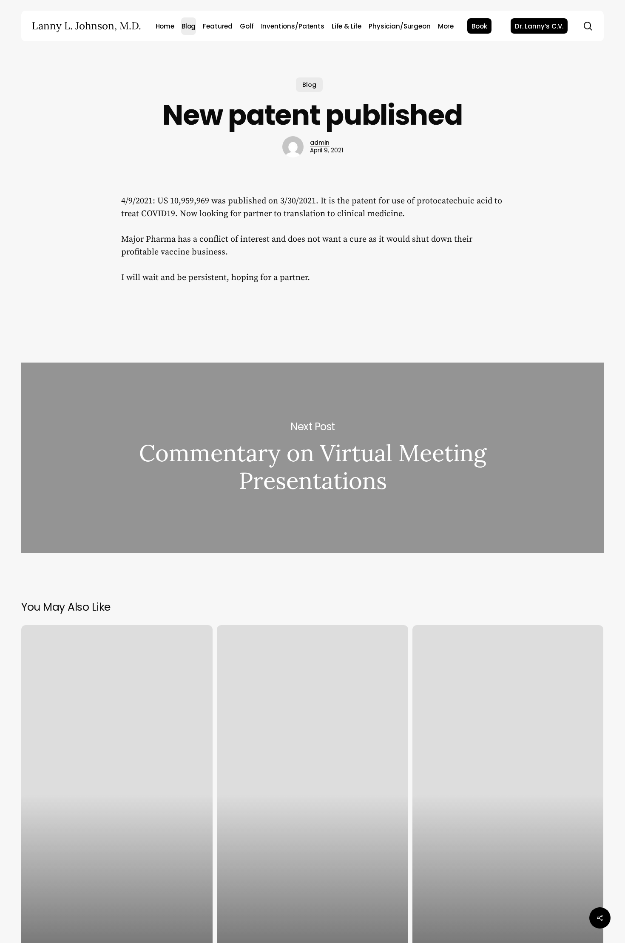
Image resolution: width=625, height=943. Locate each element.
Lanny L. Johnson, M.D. (86, 26)
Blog (309, 84)
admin (320, 142)
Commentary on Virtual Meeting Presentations (312, 458)
